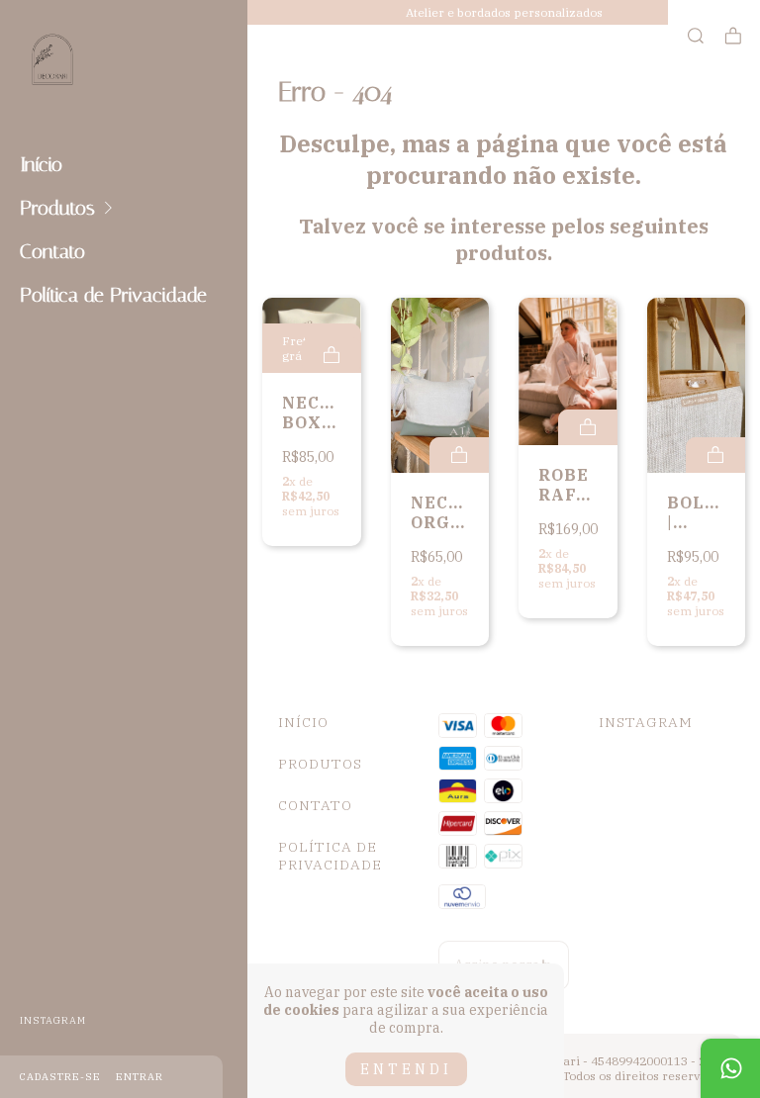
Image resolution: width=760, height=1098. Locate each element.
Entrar (139, 1076)
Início (41, 164)
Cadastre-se (60, 1076)
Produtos (57, 208)
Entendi (406, 1069)
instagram (53, 1020)
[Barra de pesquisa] (696, 36)
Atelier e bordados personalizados (504, 12)
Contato (52, 251)
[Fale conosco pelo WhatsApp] (730, 1068)
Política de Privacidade (113, 295)
